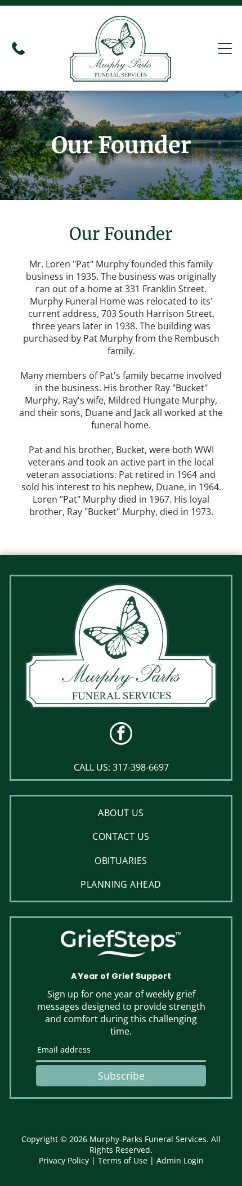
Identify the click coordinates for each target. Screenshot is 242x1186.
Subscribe (121, 1075)
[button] (225, 48)
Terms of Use (122, 1160)
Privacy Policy (64, 1160)
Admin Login (180, 1160)
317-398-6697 (141, 767)
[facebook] (121, 735)
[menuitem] (121, 813)
